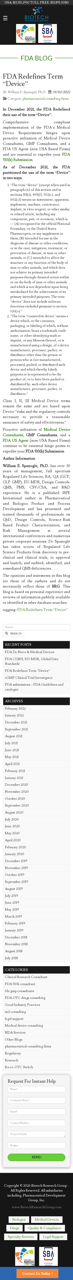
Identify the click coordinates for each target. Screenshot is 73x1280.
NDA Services (15, 1032)
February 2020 (15, 847)
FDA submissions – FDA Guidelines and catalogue (34, 687)
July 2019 (11, 896)
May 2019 (12, 909)
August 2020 (14, 812)
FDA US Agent (15, 440)
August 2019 (14, 889)
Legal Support (53, 1237)
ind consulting (15, 1012)
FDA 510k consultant (20, 984)
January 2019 (14, 930)
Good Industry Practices (22, 1005)
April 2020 (13, 840)
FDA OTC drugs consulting (25, 998)
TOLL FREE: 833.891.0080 (49, 2)
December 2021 (16, 722)
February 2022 (15, 708)
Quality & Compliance (44, 1228)
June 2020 (12, 826)
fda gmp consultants (19, 991)
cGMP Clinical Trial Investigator (29, 678)
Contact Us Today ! (37, 1273)
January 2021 (14, 778)
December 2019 (16, 861)
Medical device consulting (24, 1025)
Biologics (18, 1219)
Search (16, 633)
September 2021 (16, 729)
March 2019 (13, 916)
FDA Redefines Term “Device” (42, 609)
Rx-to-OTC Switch (19, 1067)
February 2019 (15, 923)
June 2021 (12, 750)
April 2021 (12, 764)
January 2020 (14, 854)
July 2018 (11, 958)
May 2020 (12, 833)
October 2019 (14, 875)
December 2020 (16, 785)
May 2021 (12, 757)
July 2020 (12, 819)
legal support (14, 1019)
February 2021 (15, 771)
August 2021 (13, 736)
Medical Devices (47, 1219)
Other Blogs (13, 1039)
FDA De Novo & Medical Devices (29, 652)
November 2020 (17, 792)
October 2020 (15, 799)
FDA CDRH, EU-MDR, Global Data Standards (31, 661)
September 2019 (16, 882)
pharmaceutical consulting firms (45, 99)
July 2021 (11, 743)
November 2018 (16, 944)
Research (11, 1060)
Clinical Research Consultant (26, 977)
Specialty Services (21, 1237)
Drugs (14, 1228)
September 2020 (17, 805)
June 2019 (12, 902)
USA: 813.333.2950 (17, 2)
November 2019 (16, 868)
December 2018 (16, 937)
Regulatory (13, 1053)
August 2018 (13, 951)
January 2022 (14, 715)
